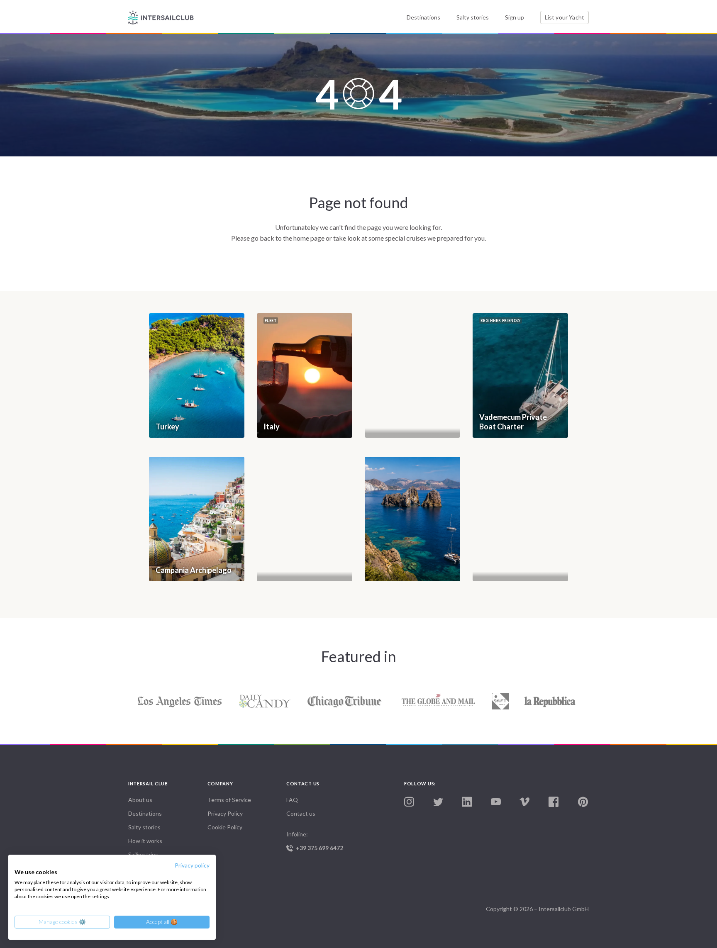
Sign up (514, 17)
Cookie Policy (224, 827)
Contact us (300, 813)
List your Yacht (564, 17)
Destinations (423, 17)
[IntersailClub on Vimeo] (524, 802)
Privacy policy (192, 865)
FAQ (292, 799)
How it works (145, 840)
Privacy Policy (225, 813)
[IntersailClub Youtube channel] (496, 802)
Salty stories (472, 17)
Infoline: (314, 841)
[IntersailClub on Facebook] (553, 802)
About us (140, 799)
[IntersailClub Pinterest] (583, 802)
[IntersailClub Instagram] (409, 802)
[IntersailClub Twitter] (438, 802)
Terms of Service (229, 799)
